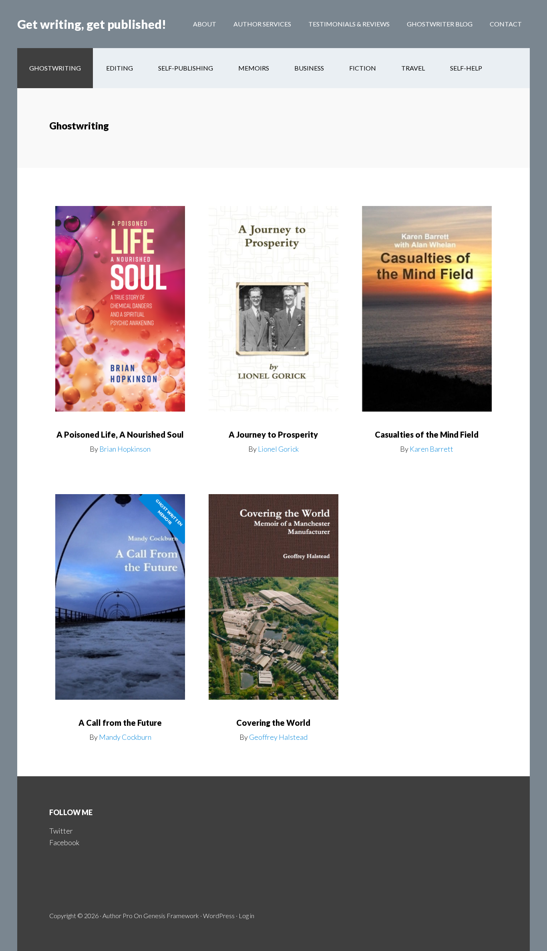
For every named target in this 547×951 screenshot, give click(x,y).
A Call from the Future (120, 722)
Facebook (64, 842)
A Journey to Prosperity (273, 434)
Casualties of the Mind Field (427, 434)
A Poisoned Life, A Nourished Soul (120, 434)
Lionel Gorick (278, 448)
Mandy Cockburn (125, 737)
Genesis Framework (171, 915)
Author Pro (118, 915)
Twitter (61, 830)
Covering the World (273, 722)
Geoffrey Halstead (278, 737)
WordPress (219, 915)
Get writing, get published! (91, 24)
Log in (246, 915)
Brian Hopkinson (125, 448)
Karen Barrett (431, 448)
